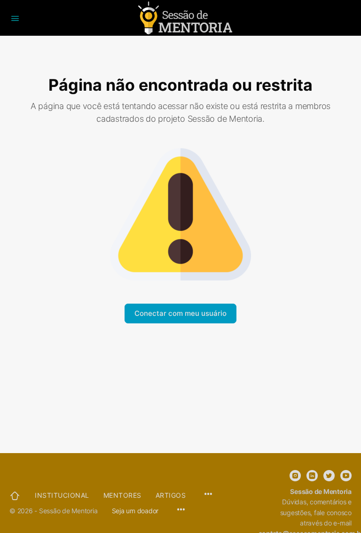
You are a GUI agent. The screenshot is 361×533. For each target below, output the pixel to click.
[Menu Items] (181, 510)
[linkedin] (312, 475)
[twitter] (329, 475)
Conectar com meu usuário (180, 313)
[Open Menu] (15, 17)
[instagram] (295, 475)
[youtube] (346, 475)
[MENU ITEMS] (208, 494)
